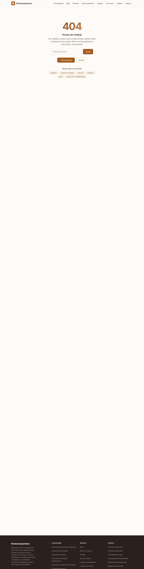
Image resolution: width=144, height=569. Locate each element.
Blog (68, 3)
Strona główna (59, 3)
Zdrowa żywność (67, 73)
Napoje (99, 3)
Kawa (61, 77)
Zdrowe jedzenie (87, 3)
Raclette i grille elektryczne (117, 562)
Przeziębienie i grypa (115, 555)
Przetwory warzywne (115, 551)
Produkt (53, 73)
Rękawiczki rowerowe (115, 566)
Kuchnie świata (85, 558)
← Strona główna (66, 60)
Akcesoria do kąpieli (59, 555)
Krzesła (82, 555)
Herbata (90, 73)
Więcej (119, 3)
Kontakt (81, 60)
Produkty (76, 3)
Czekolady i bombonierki (75, 77)
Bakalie (81, 73)
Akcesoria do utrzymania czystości (64, 565)
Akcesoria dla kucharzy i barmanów (64, 547)
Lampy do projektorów (88, 562)
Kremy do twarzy (86, 551)
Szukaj (88, 52)
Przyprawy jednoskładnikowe (118, 558)
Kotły (81, 547)
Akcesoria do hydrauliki (60, 551)
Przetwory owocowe (115, 547)
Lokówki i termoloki (86, 566)
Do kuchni (109, 3)
